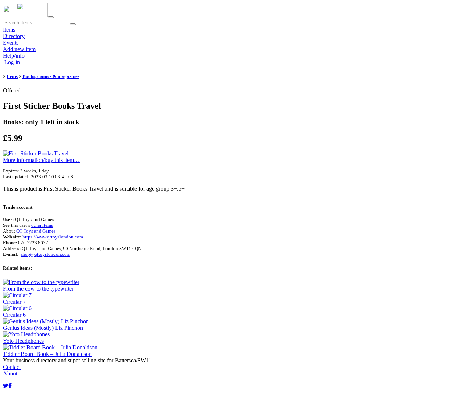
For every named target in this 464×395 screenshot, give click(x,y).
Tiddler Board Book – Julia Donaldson (47, 354)
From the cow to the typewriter (38, 289)
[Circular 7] (17, 295)
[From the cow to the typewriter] (41, 282)
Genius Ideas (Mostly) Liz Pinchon (43, 328)
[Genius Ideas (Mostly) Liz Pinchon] (46, 321)
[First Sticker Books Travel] (36, 153)
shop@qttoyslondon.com (45, 254)
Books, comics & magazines (50, 76)
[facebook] (10, 386)
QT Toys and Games (35, 231)
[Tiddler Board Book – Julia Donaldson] (50, 347)
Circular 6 (14, 315)
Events (10, 43)
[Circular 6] (17, 308)
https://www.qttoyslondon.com (52, 237)
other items (42, 225)
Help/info (14, 56)
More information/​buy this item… (41, 160)
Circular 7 (14, 302)
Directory (14, 36)
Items (9, 29)
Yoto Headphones (23, 341)
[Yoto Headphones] (26, 334)
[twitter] (5, 386)
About (10, 373)
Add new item (19, 49)
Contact (12, 367)
